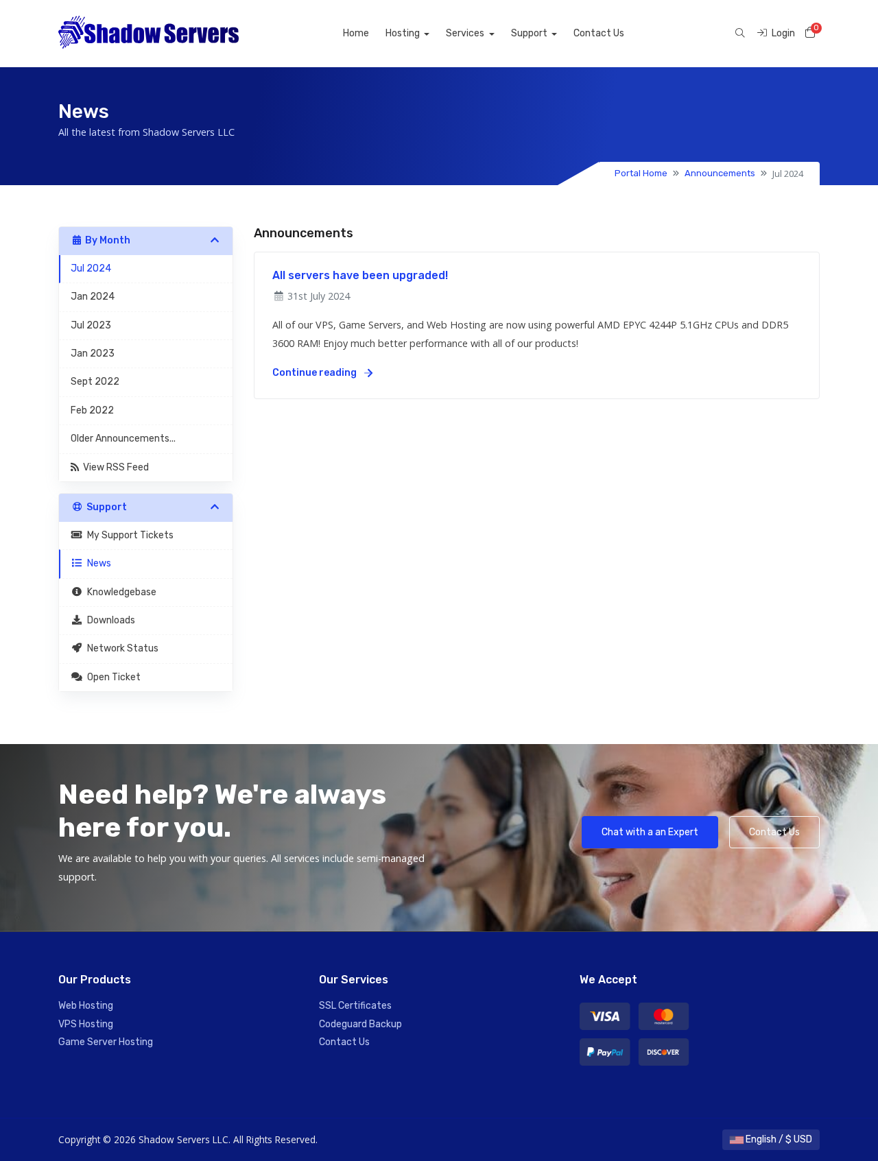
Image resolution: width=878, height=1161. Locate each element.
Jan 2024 (93, 296)
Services (466, 33)
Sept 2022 (95, 381)
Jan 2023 (93, 353)
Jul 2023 (91, 325)
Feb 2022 (92, 410)
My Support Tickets (128, 535)
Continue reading (315, 373)
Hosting (403, 33)
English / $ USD (778, 1139)
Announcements (720, 173)
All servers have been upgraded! (360, 275)
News (97, 563)
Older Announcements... (123, 438)
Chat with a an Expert (650, 832)
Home (356, 33)
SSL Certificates (355, 1006)
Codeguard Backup (360, 1024)
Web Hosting (85, 1006)
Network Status (120, 648)
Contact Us (598, 33)
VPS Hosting (85, 1024)
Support (530, 33)
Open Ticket (112, 677)
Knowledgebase (119, 592)
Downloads (109, 620)
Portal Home (641, 173)
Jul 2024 (91, 268)
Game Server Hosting (105, 1042)
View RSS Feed (114, 467)
